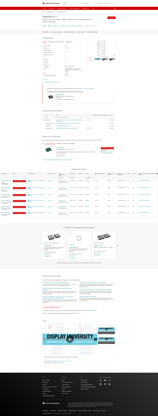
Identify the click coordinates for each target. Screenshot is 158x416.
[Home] (51, 3)
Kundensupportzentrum (66, 386)
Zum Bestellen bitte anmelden (107, 148)
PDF (91, 25)
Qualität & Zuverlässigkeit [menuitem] (74, 8)
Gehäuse (63, 389)
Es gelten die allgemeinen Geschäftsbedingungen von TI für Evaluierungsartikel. (57, 159)
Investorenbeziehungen (46, 391)
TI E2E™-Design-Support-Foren (67, 382)
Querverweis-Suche (65, 384)
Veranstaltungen (45, 389)
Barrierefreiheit (45, 410)
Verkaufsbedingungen (72, 410)
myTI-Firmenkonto (84, 382)
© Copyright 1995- (46, 413)
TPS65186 (57, 94)
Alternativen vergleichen (89, 88)
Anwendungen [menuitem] (51, 8)
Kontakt (63, 380)
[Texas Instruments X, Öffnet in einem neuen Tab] (109, 380)
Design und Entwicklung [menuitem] (62, 8)
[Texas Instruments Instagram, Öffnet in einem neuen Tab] (100, 380)
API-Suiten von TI (84, 380)
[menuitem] (115, 8)
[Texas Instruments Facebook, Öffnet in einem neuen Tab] (105, 380)
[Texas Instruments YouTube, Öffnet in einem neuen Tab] (109, 384)
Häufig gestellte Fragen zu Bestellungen (88, 386)
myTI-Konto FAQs (65, 393)
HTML (94, 25)
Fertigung (44, 393)
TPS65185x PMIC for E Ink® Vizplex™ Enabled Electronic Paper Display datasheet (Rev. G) (67, 25)
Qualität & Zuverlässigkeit (66, 391)
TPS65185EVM (60, 149)
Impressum (104, 410)
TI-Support (77, 313)
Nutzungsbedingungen (92, 310)
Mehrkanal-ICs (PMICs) (61, 11)
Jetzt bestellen (111, 17)
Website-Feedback (96, 410)
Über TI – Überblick (46, 380)
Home (43, 11)
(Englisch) (87, 25)
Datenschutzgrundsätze (62, 410)
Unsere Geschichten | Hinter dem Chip (49, 386)
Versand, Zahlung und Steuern (86, 384)
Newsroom (44, 384)
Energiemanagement (50, 11)
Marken (90, 410)
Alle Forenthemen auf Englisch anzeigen (51, 307)
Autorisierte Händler (84, 389)
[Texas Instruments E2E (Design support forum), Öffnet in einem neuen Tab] (105, 384)
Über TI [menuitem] (93, 8)
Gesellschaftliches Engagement (48, 395)
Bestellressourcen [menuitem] (85, 8)
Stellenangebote (45, 382)
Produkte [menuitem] (44, 8)
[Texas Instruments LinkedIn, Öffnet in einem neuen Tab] (100, 384)
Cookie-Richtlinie (53, 410)
